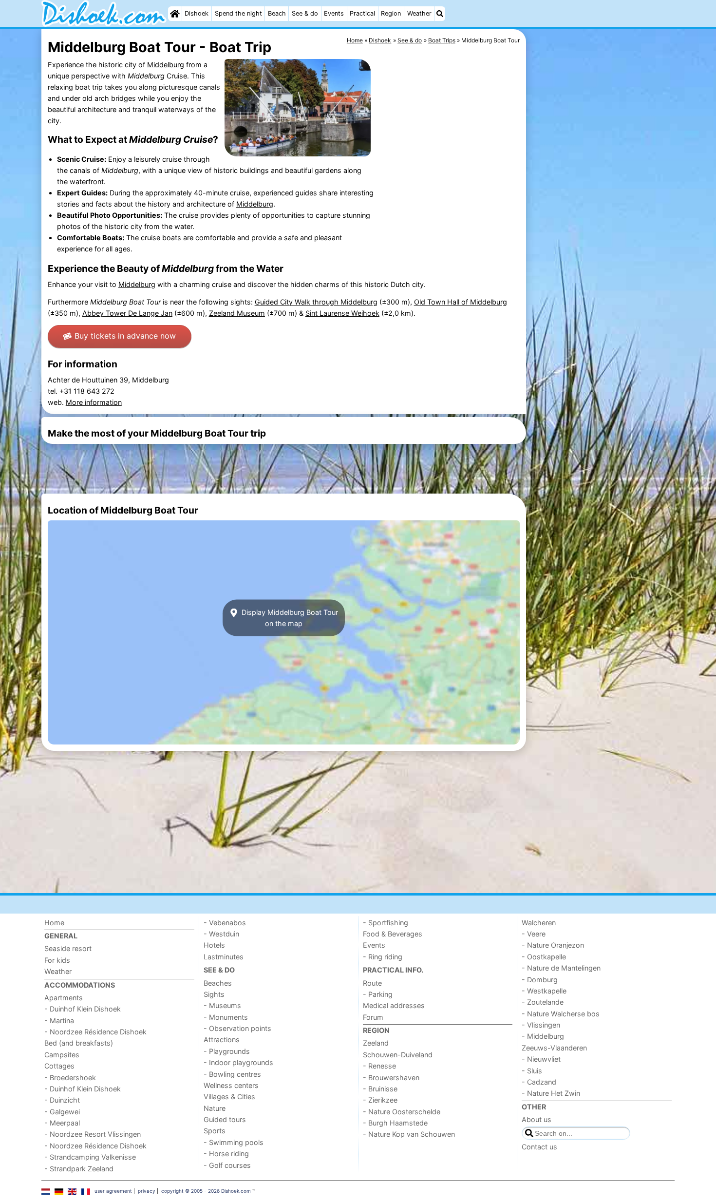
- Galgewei (62, 1111)
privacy (146, 1191)
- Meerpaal (62, 1123)
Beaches (218, 983)
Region (391, 13)
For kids (57, 960)
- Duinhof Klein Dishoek (82, 1009)
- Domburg (540, 979)
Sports (215, 1130)
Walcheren (539, 922)
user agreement (113, 1191)
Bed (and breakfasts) (78, 1043)
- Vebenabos (225, 922)
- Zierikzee (380, 1100)
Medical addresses (394, 1005)
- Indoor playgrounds (238, 1062)
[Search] (439, 13)
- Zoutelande (543, 1002)
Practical (362, 13)
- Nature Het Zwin (551, 1093)
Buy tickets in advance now (125, 336)
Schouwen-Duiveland (398, 1054)
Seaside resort (68, 948)
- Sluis (532, 1071)
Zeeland (376, 1043)
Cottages (59, 1066)
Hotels (214, 945)
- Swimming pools (234, 1142)
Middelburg (165, 64)
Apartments (63, 997)
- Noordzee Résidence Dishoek (95, 1032)
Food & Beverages (392, 934)
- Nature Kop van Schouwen (409, 1134)
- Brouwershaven (391, 1077)
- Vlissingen (541, 1025)
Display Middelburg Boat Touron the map (289, 618)
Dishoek (196, 13)
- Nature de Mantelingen (561, 968)
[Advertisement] (601, 253)
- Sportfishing (385, 922)
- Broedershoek (70, 1077)
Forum (373, 1017)
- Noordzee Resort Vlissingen (92, 1134)
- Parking (378, 994)
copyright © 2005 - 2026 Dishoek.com (206, 1191)
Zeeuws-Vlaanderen (554, 1048)
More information (94, 402)
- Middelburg (543, 1036)
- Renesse (379, 1066)
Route (372, 983)
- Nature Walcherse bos (561, 1014)
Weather (419, 13)
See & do (305, 13)
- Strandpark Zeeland (78, 1168)
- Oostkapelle (544, 957)
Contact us (539, 1147)
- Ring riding (382, 957)
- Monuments (226, 1017)
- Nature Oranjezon (553, 945)
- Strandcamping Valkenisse (90, 1157)
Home (54, 922)
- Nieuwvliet (541, 1059)
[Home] (175, 13)
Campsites (61, 1054)
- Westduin (221, 934)
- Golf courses (227, 1165)
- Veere (534, 934)
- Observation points (237, 1028)
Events (334, 13)
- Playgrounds (227, 1051)
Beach (277, 13)
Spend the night (238, 13)
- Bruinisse (380, 1089)
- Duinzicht (62, 1100)
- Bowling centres (232, 1074)
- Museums (222, 1005)
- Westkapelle (544, 991)
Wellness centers (231, 1085)
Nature (215, 1108)
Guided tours (225, 1119)
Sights (214, 994)
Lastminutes (224, 957)
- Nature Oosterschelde (401, 1111)
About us (536, 1119)
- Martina (59, 1020)
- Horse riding (226, 1153)
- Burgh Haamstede (395, 1123)
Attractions (222, 1039)
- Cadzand (539, 1082)
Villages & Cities (229, 1096)
